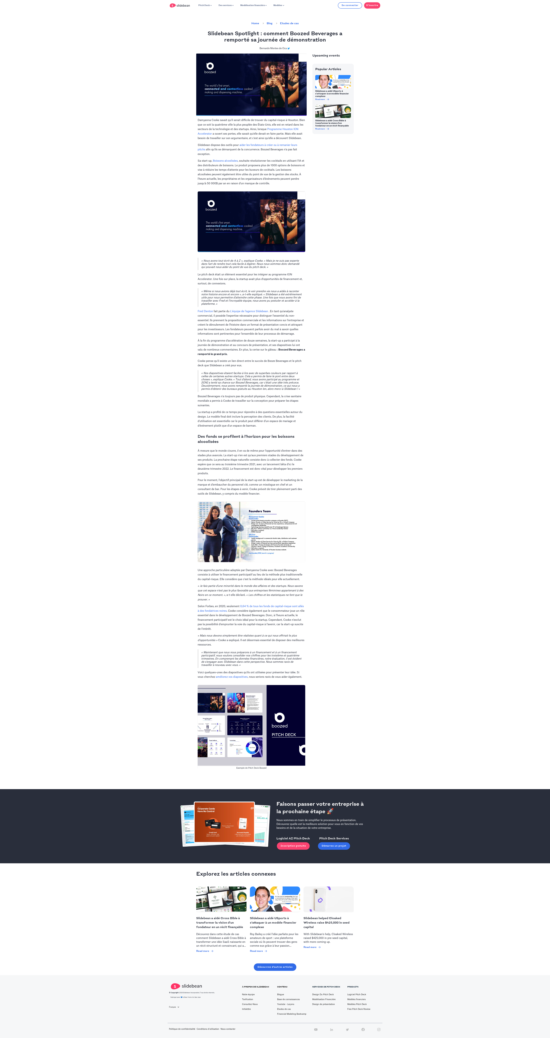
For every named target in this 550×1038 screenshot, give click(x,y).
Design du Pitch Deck (323, 995)
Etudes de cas (289, 23)
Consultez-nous (250, 1004)
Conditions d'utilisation (208, 1029)
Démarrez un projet (334, 846)
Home (255, 23)
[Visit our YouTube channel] (316, 1031)
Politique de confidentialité (182, 1029)
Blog (269, 23)
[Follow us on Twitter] (347, 1031)
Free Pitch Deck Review (358, 1009)
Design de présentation (323, 1004)
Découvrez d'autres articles (275, 967)
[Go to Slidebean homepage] (180, 5)
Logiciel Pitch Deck (356, 995)
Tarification (247, 999)
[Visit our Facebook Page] (363, 1031)
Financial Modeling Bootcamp (291, 1014)
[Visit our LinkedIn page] (331, 1031)
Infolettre (246, 1009)
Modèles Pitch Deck (357, 1004)
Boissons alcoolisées (225, 161)
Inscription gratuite (293, 846)
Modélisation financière (324, 999)
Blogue (280, 995)
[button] (205, 5)
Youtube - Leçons (285, 1004)
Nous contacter (228, 1029)
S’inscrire (372, 5)
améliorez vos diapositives (231, 677)
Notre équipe (248, 995)
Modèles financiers (356, 999)
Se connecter (350, 5)
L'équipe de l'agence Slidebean (249, 311)
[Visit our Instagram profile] (379, 1031)
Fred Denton (205, 311)
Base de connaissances (288, 999)
